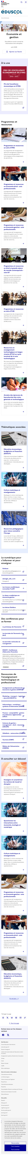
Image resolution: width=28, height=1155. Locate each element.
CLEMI (2, 1066)
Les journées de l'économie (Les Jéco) (13, 634)
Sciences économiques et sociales (8, 1091)
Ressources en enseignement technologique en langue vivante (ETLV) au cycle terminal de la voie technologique (13, 353)
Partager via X (7, 1017)
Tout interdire (15, 1146)
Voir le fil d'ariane (5, 18)
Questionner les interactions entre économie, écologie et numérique (12, 824)
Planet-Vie (3, 1087)
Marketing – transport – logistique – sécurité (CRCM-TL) (13, 697)
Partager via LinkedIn (16, 1017)
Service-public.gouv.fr (6, 1110)
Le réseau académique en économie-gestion (11, 596)
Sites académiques (5, 1068)
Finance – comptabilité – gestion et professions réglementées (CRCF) (13, 715)
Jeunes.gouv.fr (4, 1112)
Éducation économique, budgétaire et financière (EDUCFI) (13, 451)
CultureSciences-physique (7, 1084)
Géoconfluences (5, 1094)
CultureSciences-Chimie (6, 1074)
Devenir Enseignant (5, 1049)
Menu (25, 2)
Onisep (2, 1058)
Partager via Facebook (3, 1017)
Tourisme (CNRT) (8, 740)
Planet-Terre (4, 1082)
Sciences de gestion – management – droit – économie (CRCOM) (13, 725)
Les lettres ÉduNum (9, 607)
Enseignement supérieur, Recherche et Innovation (12, 1056)
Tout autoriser (15, 1149)
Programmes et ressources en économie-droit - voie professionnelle (14, 186)
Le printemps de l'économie (11, 627)
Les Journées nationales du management (11, 643)
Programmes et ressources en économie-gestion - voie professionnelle (14, 227)
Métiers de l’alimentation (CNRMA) (10, 747)
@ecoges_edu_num (8, 579)
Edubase (5, 568)
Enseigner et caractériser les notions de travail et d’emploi (13, 782)
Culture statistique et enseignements (12, 491)
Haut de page (15, 1023)
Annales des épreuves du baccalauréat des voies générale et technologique (14, 397)
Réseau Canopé (4, 1063)
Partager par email (20, 1017)
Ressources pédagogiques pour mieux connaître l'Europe (13, 531)
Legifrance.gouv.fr (5, 1108)
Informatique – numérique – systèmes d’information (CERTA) (13, 705)
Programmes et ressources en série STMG (14, 146)
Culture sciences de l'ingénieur (8, 1079)
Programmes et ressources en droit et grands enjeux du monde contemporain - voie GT (14, 269)
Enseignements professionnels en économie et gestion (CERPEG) (13, 689)
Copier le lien (24, 1017)
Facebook (3, 1035)
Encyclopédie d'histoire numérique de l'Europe (11, 1089)
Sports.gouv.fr (4, 1115)
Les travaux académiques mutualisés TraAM (11, 588)
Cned (2, 1061)
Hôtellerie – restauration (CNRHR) (13, 733)
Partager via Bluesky (11, 1017)
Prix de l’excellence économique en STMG (12, 85)
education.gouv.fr (5, 1047)
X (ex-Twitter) (8, 1035)
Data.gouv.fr (4, 1103)
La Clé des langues (5, 1077)
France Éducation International (8, 1044)
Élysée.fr (3, 1100)
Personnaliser (15, 1143)
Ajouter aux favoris (15, 52)
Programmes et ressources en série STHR (14, 310)
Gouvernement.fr (5, 1105)
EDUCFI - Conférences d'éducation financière (10, 651)
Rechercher (21, 2)
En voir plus (13, 998)
